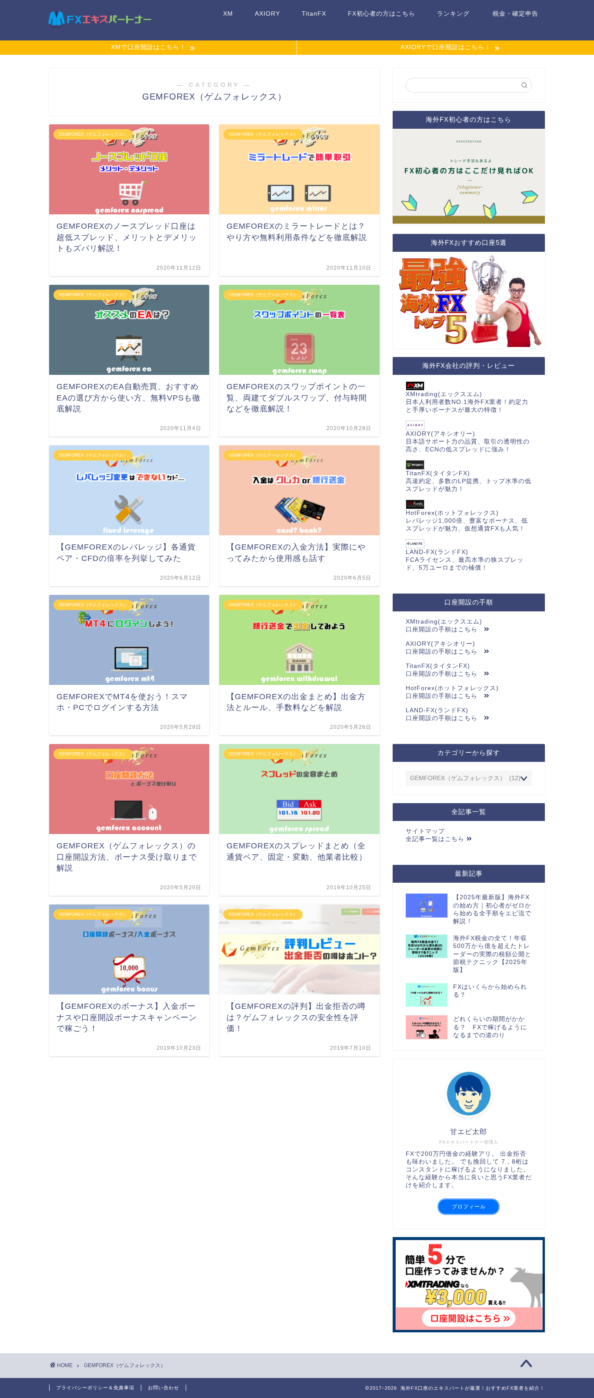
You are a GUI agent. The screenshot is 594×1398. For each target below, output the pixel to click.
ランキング (453, 13)
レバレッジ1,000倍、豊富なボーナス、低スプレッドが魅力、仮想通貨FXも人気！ (467, 521)
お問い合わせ (163, 1387)
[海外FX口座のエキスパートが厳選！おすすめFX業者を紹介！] (99, 28)
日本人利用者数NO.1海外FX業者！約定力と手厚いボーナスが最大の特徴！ (467, 402)
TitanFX (314, 13)
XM (228, 13)
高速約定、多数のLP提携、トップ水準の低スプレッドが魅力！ (468, 481)
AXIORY (267, 13)
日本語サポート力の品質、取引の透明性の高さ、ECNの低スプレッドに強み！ (468, 441)
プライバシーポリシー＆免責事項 (95, 1387)
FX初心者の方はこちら (381, 13)
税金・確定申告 (515, 13)
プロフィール (469, 1207)
